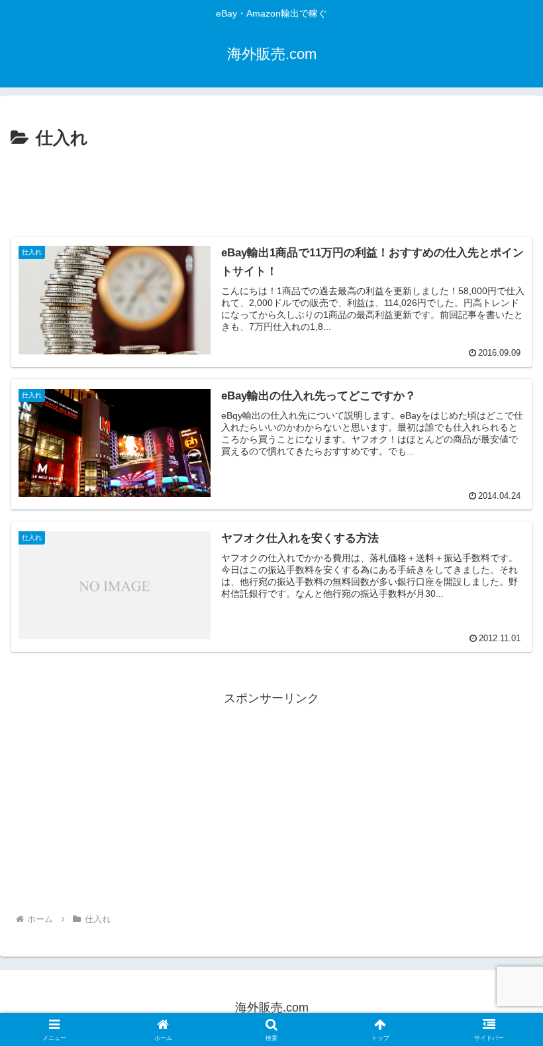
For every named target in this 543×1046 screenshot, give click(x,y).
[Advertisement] (271, 189)
